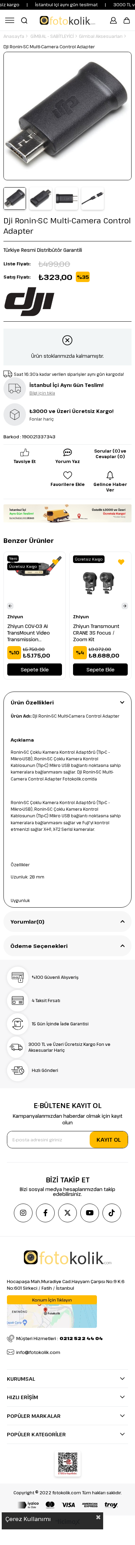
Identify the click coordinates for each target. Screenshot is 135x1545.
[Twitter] (67, 1213)
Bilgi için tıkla (42, 393)
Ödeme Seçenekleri (39, 945)
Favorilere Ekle (55, 562)
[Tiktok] (111, 1213)
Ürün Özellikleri (32, 702)
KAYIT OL (109, 1139)
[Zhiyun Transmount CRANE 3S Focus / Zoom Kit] (100, 582)
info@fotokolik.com (38, 1352)
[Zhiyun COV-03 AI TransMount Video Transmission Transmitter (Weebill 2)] (34, 582)
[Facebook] (45, 1213)
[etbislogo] (68, 1464)
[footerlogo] (67, 1257)
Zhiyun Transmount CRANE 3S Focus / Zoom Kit (96, 633)
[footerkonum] (52, 1311)
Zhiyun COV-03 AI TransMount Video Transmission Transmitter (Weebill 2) (34, 633)
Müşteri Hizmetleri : (59, 1338)
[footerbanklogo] (67, 1505)
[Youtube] (89, 1213)
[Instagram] (23, 1213)
